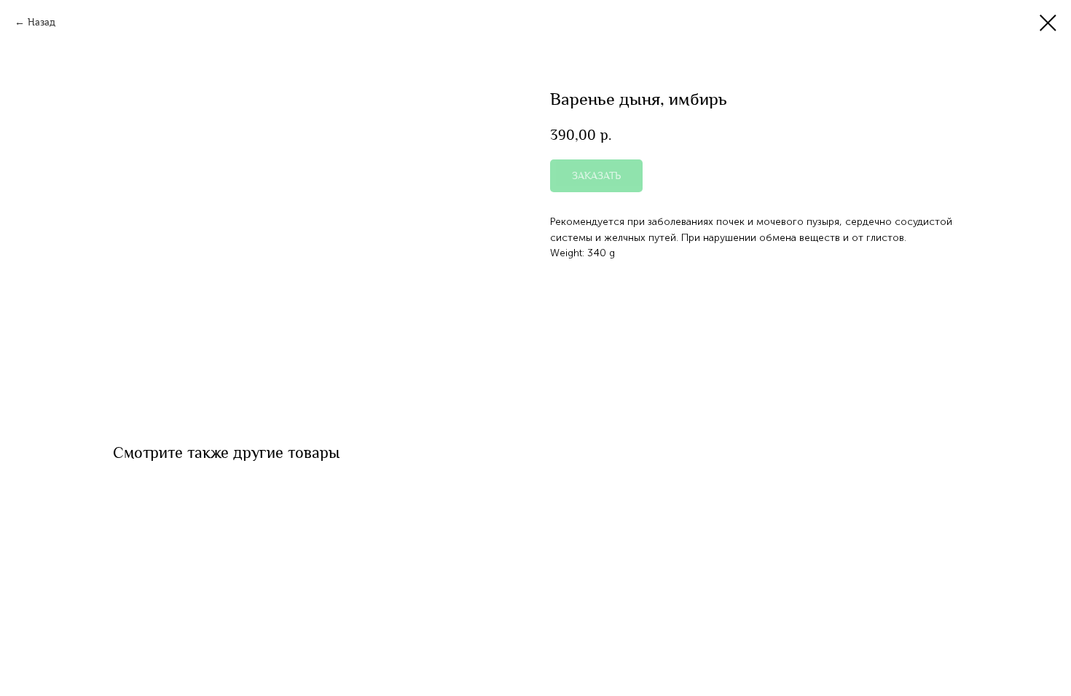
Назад (41, 22)
